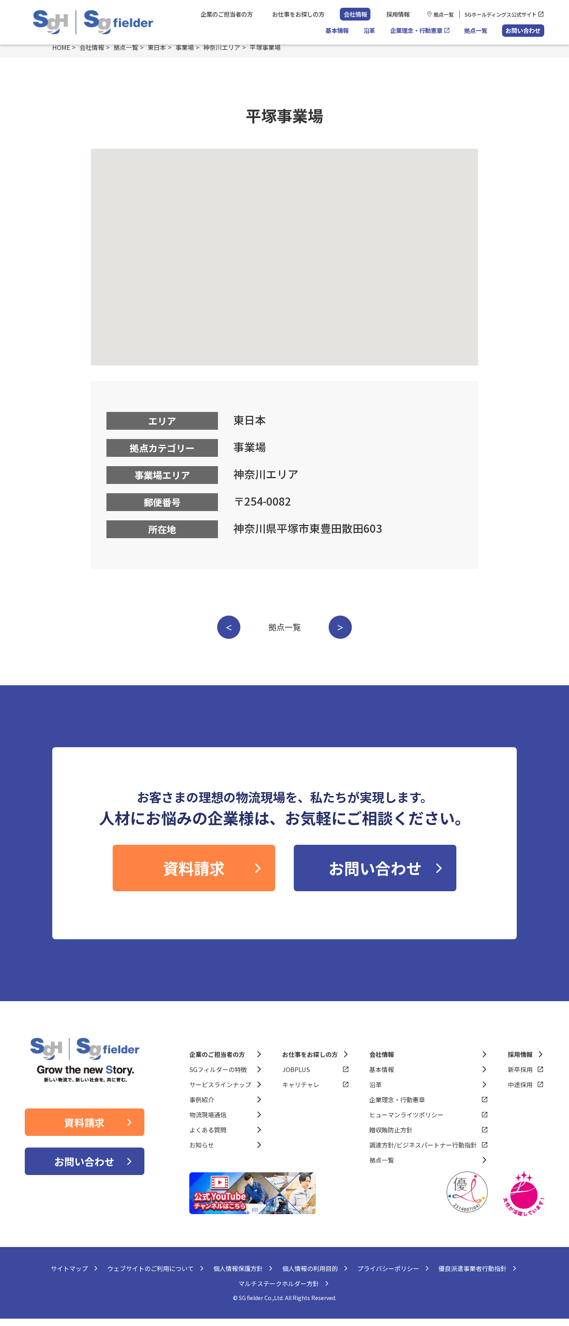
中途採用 (520, 1084)
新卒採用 (520, 1069)
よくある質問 (207, 1129)
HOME (61, 47)
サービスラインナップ (220, 1084)
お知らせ (201, 1144)
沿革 (369, 30)
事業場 (184, 47)
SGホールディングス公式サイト (500, 14)
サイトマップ (69, 1268)
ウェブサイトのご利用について (150, 1268)
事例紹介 (201, 1099)
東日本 (156, 47)
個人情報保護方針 (238, 1268)
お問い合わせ (523, 30)
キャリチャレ (300, 1084)
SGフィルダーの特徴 (218, 1069)
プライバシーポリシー (388, 1268)
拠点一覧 (444, 14)
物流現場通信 (207, 1114)
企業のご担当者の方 (227, 14)
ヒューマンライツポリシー (406, 1114)
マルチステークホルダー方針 (278, 1283)
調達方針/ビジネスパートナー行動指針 (423, 1144)
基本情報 (337, 30)
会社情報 (355, 14)
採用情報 (398, 14)
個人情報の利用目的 (310, 1268)
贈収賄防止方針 (391, 1129)
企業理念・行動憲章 (416, 30)
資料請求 (194, 868)
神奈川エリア (221, 47)
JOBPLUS (296, 1069)
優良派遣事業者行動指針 (473, 1268)
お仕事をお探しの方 (298, 14)
